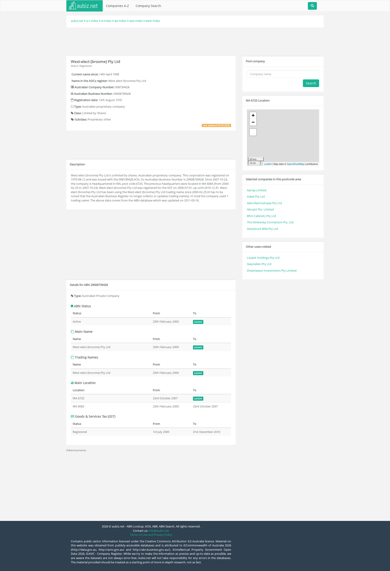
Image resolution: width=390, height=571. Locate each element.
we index (120, 21)
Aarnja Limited (256, 190)
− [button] (253, 122)
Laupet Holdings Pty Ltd (263, 258)
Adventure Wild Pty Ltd (262, 229)
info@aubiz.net (159, 531)
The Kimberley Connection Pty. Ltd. (270, 222)
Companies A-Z (117, 6)
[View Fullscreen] (253, 132)
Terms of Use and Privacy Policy (151, 535)
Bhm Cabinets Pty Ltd (261, 216)
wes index (136, 21)
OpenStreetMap (295, 164)
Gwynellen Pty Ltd (259, 264)
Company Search (148, 6)
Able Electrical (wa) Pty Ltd (264, 203)
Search (311, 83)
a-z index (92, 21)
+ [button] (253, 115)
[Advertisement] (195, 41)
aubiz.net (77, 21)
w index (106, 21)
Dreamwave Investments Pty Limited (272, 270)
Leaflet (268, 164)
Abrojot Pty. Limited (260, 209)
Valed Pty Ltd (256, 196)
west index (153, 21)
